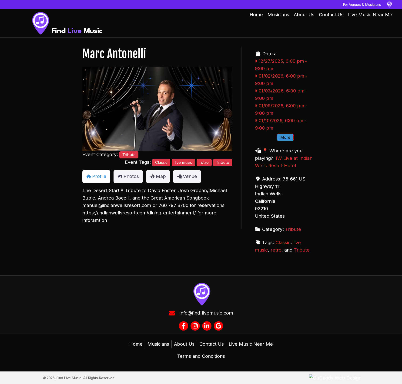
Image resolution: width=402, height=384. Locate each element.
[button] (93, 109)
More (285, 137)
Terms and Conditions (201, 356)
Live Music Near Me (251, 344)
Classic (161, 162)
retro (204, 162)
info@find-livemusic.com (206, 313)
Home (136, 344)
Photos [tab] (131, 176)
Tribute (129, 154)
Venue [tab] (190, 176)
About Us (184, 344)
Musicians (158, 344)
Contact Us (211, 344)
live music (183, 162)
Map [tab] (161, 176)
